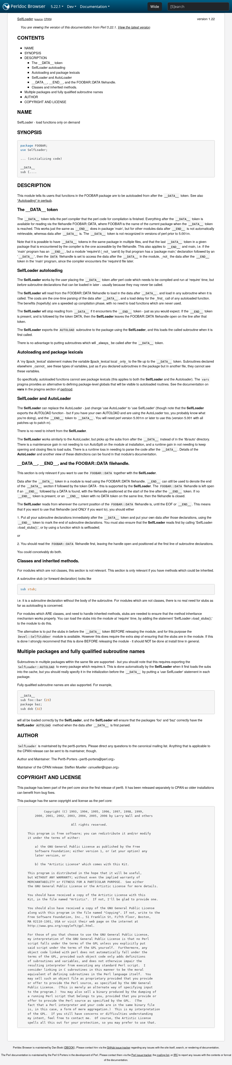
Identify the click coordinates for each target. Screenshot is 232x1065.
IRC (176, 1055)
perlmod (66, 389)
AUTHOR (31, 96)
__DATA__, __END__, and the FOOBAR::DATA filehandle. (74, 82)
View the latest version (134, 27)
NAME (29, 47)
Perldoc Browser (27, 6)
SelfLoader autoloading (48, 67)
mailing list (163, 1055)
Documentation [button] (93, 6)
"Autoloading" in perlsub (34, 200)
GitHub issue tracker (118, 1047)
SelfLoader (25, 18)
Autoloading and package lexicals (56, 72)
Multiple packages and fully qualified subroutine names (63, 91)
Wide (154, 6)
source (39, 19)
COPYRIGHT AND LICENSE (45, 101)
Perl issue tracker (141, 1055)
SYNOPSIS (32, 52)
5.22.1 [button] (56, 6)
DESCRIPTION (35, 57)
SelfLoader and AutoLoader (52, 77)
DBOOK (69, 1047)
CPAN (47, 19)
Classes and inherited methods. (54, 87)
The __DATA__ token (47, 62)
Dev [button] (70, 6)
